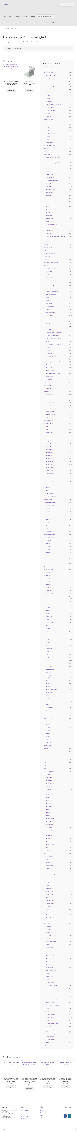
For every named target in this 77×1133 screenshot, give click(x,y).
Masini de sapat (50, 959)
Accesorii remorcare (51, 268)
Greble (47, 882)
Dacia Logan (49, 458)
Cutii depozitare (50, 177)
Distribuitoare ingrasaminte (53, 874)
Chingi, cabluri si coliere (52, 81)
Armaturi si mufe (50, 394)
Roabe (47, 973)
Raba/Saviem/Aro (48, 719)
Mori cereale (49, 964)
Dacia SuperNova (50, 473)
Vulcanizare (47, 988)
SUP (45, 765)
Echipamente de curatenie (52, 180)
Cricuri (47, 84)
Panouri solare (49, 367)
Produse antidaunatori (51, 224)
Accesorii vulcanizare (51, 991)
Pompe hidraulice (50, 414)
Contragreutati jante (51, 997)
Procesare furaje (50, 903)
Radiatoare (49, 487)
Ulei (45, 768)
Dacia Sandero (49, 467)
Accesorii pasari (50, 1017)
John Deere (49, 666)
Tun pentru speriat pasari (52, 1039)
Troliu (47, 619)
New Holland (49, 683)
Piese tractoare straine (50, 622)
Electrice (46, 327)
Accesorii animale (50, 1014)
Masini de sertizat (50, 411)
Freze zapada (49, 950)
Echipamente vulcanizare (52, 999)
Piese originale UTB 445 (50, 502)
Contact (33, 16)
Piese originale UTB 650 (50, 534)
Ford (47, 660)
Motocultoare (49, 891)
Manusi (47, 300)
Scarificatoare (49, 976)
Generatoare (49, 92)
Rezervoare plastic (50, 312)
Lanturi (48, 98)
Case (47, 631)
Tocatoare (48, 909)
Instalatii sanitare (50, 201)
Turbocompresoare (51, 496)
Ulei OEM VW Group (51, 836)
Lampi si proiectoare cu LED (53, 362)
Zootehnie (46, 1011)
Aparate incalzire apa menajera (54, 160)
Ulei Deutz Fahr (50, 800)
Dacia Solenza (49, 470)
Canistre (48, 274)
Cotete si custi (49, 174)
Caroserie (48, 508)
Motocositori (49, 967)
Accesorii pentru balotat (50, 122)
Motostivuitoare (50, 894)
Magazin (17, 16)
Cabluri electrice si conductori (53, 344)
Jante (47, 139)
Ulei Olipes (48, 839)
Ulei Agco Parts (50, 783)
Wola (47, 710)
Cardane (46, 151)
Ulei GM (48, 812)
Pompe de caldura (50, 370)
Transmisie (49, 531)
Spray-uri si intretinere (52, 110)
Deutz (47, 645)
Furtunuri (48, 90)
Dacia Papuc (49, 464)
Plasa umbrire (49, 215)
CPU (45, 250)
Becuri (47, 341)
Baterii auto (49, 435)
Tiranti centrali (50, 116)
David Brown (49, 643)
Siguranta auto (50, 315)
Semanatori (49, 906)
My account (25, 16)
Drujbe (47, 944)
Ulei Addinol (49, 780)
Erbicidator (47, 382)
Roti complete (49, 142)
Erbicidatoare (49, 877)
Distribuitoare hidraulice (52, 403)
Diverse (46, 265)
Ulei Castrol (49, 792)
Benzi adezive (49, 166)
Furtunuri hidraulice (51, 406)
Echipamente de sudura (52, 87)
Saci (47, 227)
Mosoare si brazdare (49, 423)
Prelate (48, 221)
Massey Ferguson (50, 681)
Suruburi (48, 113)
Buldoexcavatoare (50, 865)
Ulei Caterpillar (50, 795)
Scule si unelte (49, 230)
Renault (48, 490)
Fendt (47, 651)
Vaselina (48, 850)
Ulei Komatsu (49, 821)
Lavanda (48, 885)
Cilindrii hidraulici (48, 247)
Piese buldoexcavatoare (52, 689)
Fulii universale (48, 388)
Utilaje (45, 853)
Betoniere (48, 929)
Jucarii (47, 297)
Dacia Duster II (49, 455)
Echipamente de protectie (52, 286)
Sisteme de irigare (50, 233)
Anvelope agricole (50, 128)
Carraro (48, 628)
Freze (47, 879)
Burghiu (48, 932)
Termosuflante (50, 982)
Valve (47, 1008)
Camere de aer (49, 994)
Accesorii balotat (48, 119)
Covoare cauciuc (50, 280)
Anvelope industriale (51, 133)
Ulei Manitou (49, 827)
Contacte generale (50, 347)
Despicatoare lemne (51, 941)
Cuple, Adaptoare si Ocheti (52, 400)
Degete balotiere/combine (51, 262)
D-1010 (47, 640)
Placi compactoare (51, 970)
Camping (48, 169)
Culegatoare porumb (49, 253)
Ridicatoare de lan (48, 745)
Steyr (47, 701)
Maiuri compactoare (51, 956)
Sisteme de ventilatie (51, 239)
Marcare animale (50, 1029)
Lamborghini (49, 675)
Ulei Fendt (48, 806)
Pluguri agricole (50, 900)
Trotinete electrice (51, 318)
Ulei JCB (48, 815)
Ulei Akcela (49, 786)
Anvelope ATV (49, 130)
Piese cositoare (48, 499)
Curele (45, 259)
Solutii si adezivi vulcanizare (53, 1005)
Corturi (48, 171)
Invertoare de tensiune (52, 356)
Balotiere (48, 862)
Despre (11, 16)
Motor (47, 525)
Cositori (48, 868)
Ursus (47, 704)
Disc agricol (49, 871)
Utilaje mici (47, 923)
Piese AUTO (47, 429)
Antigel (48, 774)
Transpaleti (49, 920)
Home (4, 16)
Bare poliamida (50, 78)
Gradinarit (48, 195)
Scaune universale (48, 757)
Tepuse (48, 979)
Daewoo (48, 476)
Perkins (48, 686)
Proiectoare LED (50, 376)
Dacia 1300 (48, 444)
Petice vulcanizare (50, 1002)
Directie (48, 511)
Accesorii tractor (50, 505)
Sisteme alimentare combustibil (54, 104)
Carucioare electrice (51, 935)
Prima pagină (7, 28)
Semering (46, 760)
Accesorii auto (49, 432)
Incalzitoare (49, 953)
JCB (47, 663)
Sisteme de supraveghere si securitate (55, 236)
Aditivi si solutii (50, 771)
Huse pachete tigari (51, 294)
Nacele (47, 897)
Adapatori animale (50, 1020)
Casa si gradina (48, 154)
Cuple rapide (47, 256)
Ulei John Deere (50, 818)
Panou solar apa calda (51, 209)
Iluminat (48, 198)
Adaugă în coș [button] (11, 90)
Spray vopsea (49, 107)
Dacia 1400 (48, 446)
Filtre (47, 657)
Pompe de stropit (50, 218)
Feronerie (48, 183)
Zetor (47, 713)
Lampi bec (48, 359)
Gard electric (49, 1026)
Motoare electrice (50, 365)
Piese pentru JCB (48, 569)
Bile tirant (46, 148)
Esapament (49, 648)
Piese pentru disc (48, 566)
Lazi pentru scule (50, 204)
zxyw (45, 1045)
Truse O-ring (49, 324)
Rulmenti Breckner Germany (53, 751)
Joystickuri (49, 95)
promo (45, 716)
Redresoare (49, 379)
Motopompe (49, 101)
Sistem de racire (50, 493)
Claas (47, 637)
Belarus (48, 625)
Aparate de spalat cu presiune (53, 157)
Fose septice (49, 186)
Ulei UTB (48, 847)
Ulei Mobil (48, 833)
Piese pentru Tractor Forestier (52, 596)
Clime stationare (50, 438)
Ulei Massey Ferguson (51, 830)
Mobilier (48, 207)
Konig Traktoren (50, 669)
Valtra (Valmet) (50, 707)
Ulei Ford (48, 809)
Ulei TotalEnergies (50, 844)
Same (47, 698)
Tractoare (48, 915)
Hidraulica (46, 391)
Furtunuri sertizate (51, 408)
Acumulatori (49, 329)
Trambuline (49, 242)
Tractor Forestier (50, 918)
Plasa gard (48, 309)
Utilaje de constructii (51, 985)
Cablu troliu (49, 271)
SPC (45, 762)
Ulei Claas (48, 798)
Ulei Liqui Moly (49, 824)
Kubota (48, 672)
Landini (48, 678)
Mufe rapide (49, 303)
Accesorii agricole (48, 72)
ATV (47, 859)
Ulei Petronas (49, 842)
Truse (47, 321)
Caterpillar (49, 634)
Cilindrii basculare (48, 245)
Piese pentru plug (48, 593)
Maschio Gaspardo (48, 420)
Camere (48, 136)
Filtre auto (48, 479)
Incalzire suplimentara (52, 482)
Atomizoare (49, 856)
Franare (48, 517)
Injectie (48, 523)
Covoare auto (49, 277)
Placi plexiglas (49, 212)
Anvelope (46, 125)
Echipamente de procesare (53, 1023)
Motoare (46, 426)
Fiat (47, 654)
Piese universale (50, 692)
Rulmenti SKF (49, 754)
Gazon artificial (50, 192)
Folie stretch (49, 289)
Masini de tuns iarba (51, 961)
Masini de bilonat (50, 888)
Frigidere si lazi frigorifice (52, 291)
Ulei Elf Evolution (50, 803)
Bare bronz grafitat (51, 75)
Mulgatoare (49, 1032)
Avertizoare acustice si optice (53, 338)
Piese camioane (50, 306)
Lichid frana (49, 777)
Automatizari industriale (52, 335)
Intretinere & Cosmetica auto (53, 485)
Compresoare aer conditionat (53, 441)
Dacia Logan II (49, 461)
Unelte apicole (49, 1042)
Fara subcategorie (48, 385)
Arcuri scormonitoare (49, 145)
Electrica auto (49, 353)
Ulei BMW (48, 789)
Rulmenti (46, 748)
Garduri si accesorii (50, 189)
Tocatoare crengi (50, 912)
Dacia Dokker (49, 449)
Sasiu (47, 528)
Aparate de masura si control (53, 332)
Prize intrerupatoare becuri (53, 373)
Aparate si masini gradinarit (53, 163)
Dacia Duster (49, 452)
